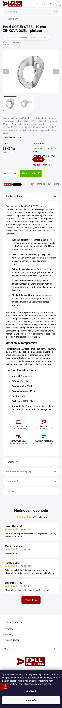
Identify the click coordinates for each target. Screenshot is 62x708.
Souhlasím (31, 700)
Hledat (55, 12)
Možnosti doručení (42, 165)
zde (50, 684)
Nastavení (31, 691)
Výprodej (9, 629)
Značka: (8, 44)
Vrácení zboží (12, 640)
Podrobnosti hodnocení (39, 37)
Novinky (9, 634)
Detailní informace (12, 138)
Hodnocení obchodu (31, 510)
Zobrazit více (31, 600)
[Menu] (58, 3)
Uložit (8, 184)
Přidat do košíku (29, 173)
